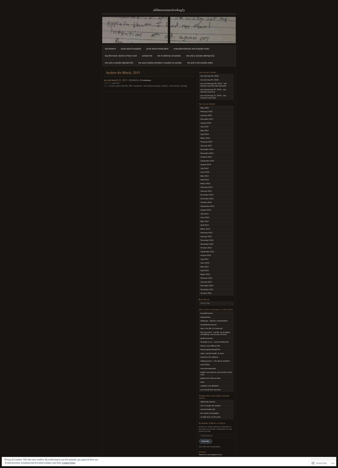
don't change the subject (211, 406)
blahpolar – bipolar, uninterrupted (214, 321)
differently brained (208, 402)
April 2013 (205, 225)
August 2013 (206, 210)
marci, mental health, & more (212, 353)
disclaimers (110, 49)
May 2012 (205, 267)
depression (137, 86)
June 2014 (205, 172)
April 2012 (205, 270)
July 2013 (204, 214)
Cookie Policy (68, 463)
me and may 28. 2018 (209, 76)
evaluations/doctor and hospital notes (191, 49)
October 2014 (206, 157)
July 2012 (204, 259)
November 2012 (207, 244)
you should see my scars (211, 390)
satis (202, 382)
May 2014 (205, 176)
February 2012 (206, 278)
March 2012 (205, 274)
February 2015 (206, 142)
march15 (115, 83)
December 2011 (207, 286)
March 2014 (205, 183)
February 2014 (206, 187)
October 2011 (206, 293)
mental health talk (208, 409)
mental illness (174, 86)
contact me (147, 56)
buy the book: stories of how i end (121, 56)
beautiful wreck (207, 313)
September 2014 (207, 161)
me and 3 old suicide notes (200, 63)
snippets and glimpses (210, 386)
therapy (184, 86)
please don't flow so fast (210, 378)
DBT (130, 86)
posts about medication (157, 49)
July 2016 (204, 127)
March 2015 (205, 138)
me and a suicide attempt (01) (200, 56)
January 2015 (206, 146)
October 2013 (206, 202)
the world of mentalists (210, 413)
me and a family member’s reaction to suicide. (160, 63)
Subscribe (205, 441)
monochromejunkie (208, 368)
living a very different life (210, 346)
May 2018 (205, 108)
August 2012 (206, 255)
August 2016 (206, 123)
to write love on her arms (210, 417)
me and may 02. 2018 (209, 80)
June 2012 (205, 263)
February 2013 (206, 233)
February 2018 (206, 111)
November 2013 (207, 199)
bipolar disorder (122, 86)
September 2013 (207, 206)
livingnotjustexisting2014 (210, 349)
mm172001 (205, 365)
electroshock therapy (151, 86)
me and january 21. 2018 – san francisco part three (213, 97)
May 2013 (205, 221)
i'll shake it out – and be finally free (215, 342)
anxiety (112, 86)
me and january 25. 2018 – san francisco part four (213, 91)
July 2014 (204, 168)
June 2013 (205, 217)
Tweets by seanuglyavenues (210, 455)
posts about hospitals (131, 49)
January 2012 (206, 282)
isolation (164, 86)
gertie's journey (207, 338)
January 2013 (206, 236)
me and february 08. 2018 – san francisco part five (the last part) (214, 85)
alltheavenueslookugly (169, 9)
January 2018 (206, 115)
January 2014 (206, 191)
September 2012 (207, 252)
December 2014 (207, 149)
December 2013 (207, 195)
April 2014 (205, 180)
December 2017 (207, 119)
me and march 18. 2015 (115, 80)
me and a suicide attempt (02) (119, 63)
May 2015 (205, 130)
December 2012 (207, 240)
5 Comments (145, 80)
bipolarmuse (205, 317)
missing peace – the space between (215, 361)
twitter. (202, 451)
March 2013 (205, 229)
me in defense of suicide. (169, 56)
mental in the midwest (209, 357)
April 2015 (205, 134)
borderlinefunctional (209, 325)
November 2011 (207, 289)
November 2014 (207, 153)
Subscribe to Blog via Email (212, 423)
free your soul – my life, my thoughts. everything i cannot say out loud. (215, 333)
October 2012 (206, 248)
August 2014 (206, 164)
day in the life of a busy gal (212, 328)
